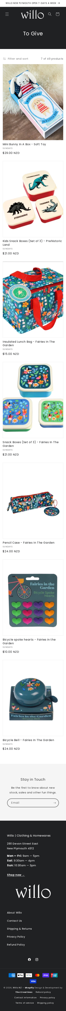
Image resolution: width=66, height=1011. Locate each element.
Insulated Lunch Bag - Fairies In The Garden (29, 343)
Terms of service (24, 1002)
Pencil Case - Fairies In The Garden (29, 543)
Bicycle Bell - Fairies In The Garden (28, 740)
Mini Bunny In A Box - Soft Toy (24, 144)
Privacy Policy (16, 936)
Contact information (25, 997)
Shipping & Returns (19, 929)
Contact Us (14, 921)
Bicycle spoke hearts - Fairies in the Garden (29, 641)
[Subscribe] (54, 802)
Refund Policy (16, 944)
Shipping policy (45, 1002)
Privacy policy (47, 997)
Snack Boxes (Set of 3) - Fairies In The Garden (31, 444)
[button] (7, 14)
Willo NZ (17, 987)
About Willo (14, 912)
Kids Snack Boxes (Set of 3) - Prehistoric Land (32, 243)
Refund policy (43, 992)
